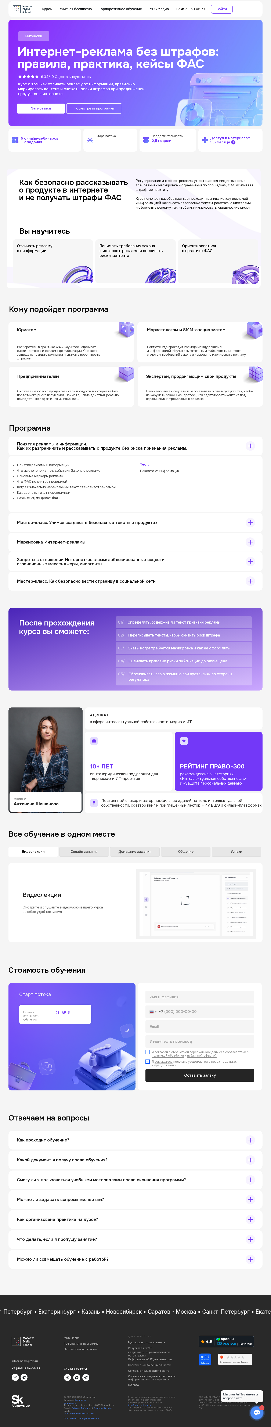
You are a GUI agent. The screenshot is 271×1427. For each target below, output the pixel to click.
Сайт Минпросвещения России (81, 1418)
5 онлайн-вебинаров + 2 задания (39, 140)
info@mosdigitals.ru (139, 1405)
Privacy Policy (80, 1408)
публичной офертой (202, 1055)
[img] (22, 9)
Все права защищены (75, 1401)
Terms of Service (103, 1408)
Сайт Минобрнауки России (79, 1413)
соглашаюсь (164, 1062)
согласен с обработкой (172, 1052)
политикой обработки (168, 1055)
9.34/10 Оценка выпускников (66, 77)
